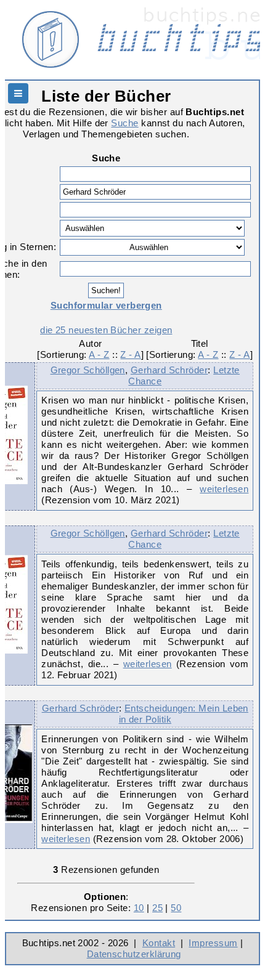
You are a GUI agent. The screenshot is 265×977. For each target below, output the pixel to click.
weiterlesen (224, 489)
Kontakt (158, 943)
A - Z (99, 354)
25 (157, 907)
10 (139, 907)
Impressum (213, 943)
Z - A (130, 354)
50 (176, 907)
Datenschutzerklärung (134, 954)
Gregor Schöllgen (88, 370)
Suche (124, 123)
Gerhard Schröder (169, 370)
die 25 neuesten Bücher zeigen (106, 330)
